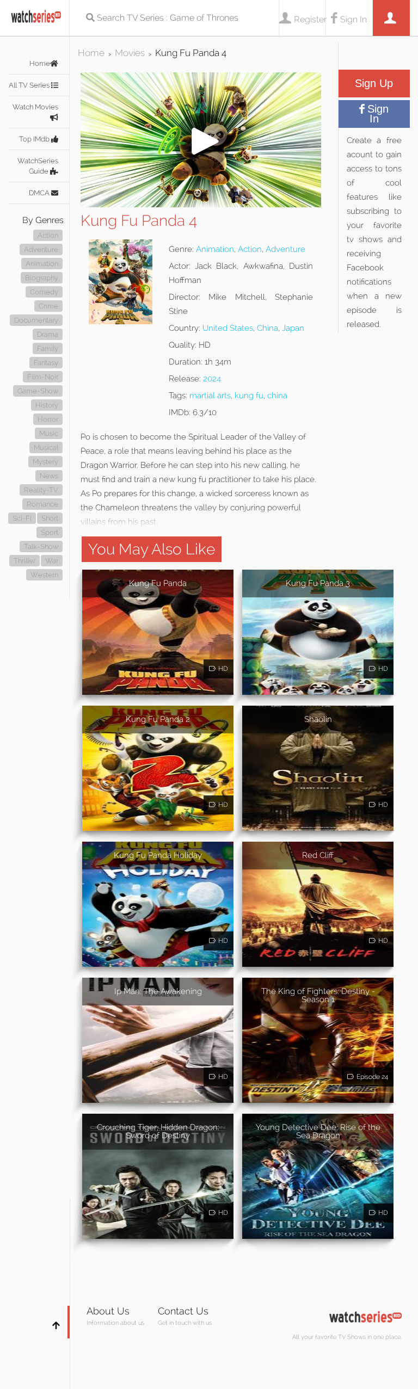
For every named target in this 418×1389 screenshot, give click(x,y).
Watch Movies (35, 107)
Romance (42, 504)
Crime (48, 306)
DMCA (40, 193)
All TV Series (30, 85)
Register (309, 19)
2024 (212, 379)
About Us (108, 1311)
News (49, 476)
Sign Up (374, 83)
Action (48, 235)
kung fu (249, 395)
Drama (47, 334)
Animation (42, 264)
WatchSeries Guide (37, 166)
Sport (49, 532)
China (267, 328)
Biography (41, 278)
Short (49, 518)
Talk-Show (41, 546)
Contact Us (183, 1311)
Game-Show (37, 391)
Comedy (44, 292)
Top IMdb (35, 139)
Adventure (41, 249)
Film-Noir (42, 377)
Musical (46, 447)
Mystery (45, 462)
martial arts (210, 395)
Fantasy (46, 363)
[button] (201, 204)
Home (39, 63)
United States (227, 328)
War (51, 561)
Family (47, 348)
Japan (293, 328)
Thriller (24, 561)
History (46, 405)
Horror (48, 419)
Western (44, 575)
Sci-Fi (22, 518)
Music (48, 433)
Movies (130, 52)
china (277, 395)
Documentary (36, 320)
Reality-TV (41, 490)
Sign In (353, 19)
